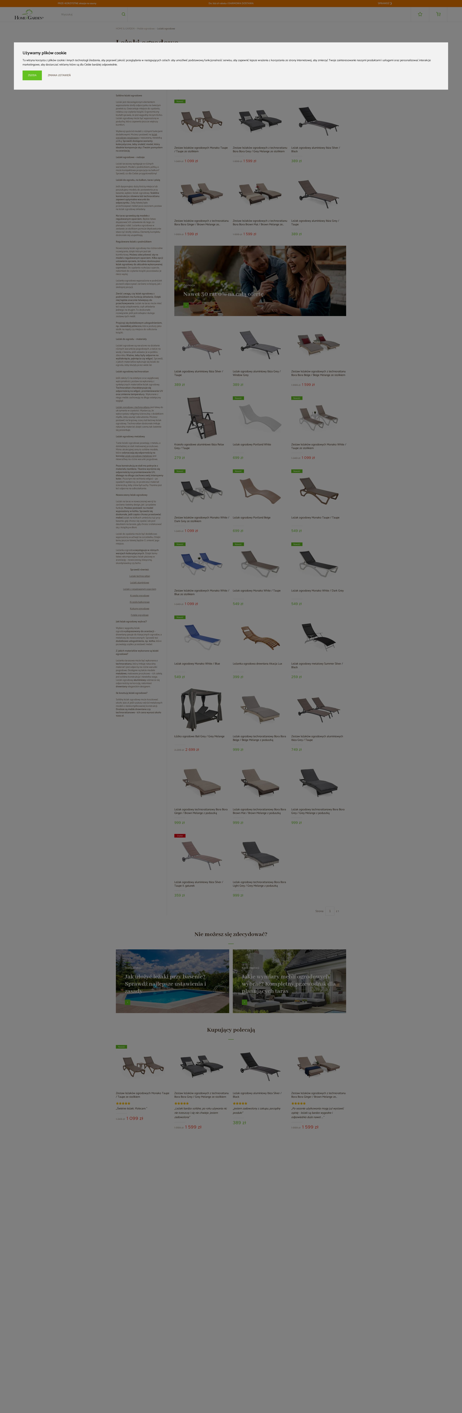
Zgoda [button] (32, 75)
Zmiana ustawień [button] (59, 75)
